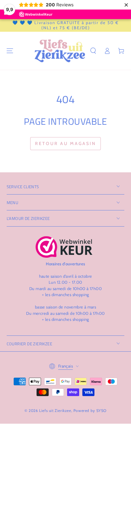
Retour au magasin (65, 143)
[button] (93, 50)
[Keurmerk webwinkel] (64, 247)
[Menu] (10, 50)
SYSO (101, 410)
